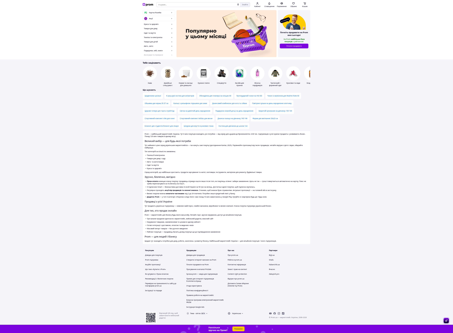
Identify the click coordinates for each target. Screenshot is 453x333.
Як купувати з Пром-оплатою (157, 274)
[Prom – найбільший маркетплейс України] (148, 4)
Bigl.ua (272, 255)
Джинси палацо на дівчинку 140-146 (232, 118)
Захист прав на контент (237, 269)
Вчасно (272, 269)
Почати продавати (294, 46)
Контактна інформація (237, 264)
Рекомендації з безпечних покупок (159, 279)
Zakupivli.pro (274, 274)
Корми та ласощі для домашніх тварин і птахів (186, 85)
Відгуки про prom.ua (236, 279)
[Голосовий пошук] (238, 4)
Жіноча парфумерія (257, 84)
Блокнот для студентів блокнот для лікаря (162, 126)
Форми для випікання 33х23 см (265, 118)
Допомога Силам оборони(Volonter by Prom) (238, 284)
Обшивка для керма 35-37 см (156, 103)
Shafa (271, 260)
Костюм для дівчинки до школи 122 (233, 126)
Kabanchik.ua (274, 264)
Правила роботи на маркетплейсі (200, 295)
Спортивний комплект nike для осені (160, 118)
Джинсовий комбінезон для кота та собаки (229, 103)
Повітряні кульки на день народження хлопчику (272, 103)
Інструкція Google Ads (195, 307)
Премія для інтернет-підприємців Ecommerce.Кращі (200, 280)
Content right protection (237, 274)
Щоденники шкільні (153, 96)
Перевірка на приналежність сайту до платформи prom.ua (160, 284)
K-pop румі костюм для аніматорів (180, 96)
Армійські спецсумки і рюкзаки (168, 85)
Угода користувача (194, 286)
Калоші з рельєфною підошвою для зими (190, 103)
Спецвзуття (221, 83)
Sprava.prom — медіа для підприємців (202, 274)
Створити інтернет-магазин (197, 260)
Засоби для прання (239, 84)
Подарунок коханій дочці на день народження (234, 111)
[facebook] (274, 313)
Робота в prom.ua (235, 260)
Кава (150, 83)
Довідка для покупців (153, 255)
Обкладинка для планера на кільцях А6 (215, 96)
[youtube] (270, 313)
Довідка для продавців (195, 255)
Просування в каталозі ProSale (198, 269)
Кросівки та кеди (293, 83)
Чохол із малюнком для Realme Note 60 (283, 96)
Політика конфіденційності (197, 290)
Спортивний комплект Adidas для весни (196, 118)
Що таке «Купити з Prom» (155, 269)
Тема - (195, 313)
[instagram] (278, 313)
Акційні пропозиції (153, 264)
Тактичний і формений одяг (275, 84)
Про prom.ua (233, 255)
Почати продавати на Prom (197, 264)
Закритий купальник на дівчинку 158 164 (275, 111)
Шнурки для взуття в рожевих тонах (198, 126)
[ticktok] (283, 313)
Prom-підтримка (151, 260)
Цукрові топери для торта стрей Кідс (160, 111)
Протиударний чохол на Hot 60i (249, 96)
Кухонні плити (204, 83)
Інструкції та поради (153, 290)
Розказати (238, 329)
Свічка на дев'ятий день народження (195, 111)
